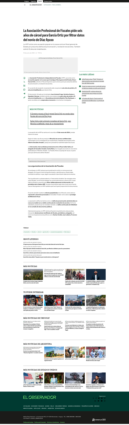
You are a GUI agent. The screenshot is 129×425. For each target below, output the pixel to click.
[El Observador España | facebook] (96, 398)
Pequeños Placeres (87, 406)
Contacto (62, 422)
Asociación (27, 232)
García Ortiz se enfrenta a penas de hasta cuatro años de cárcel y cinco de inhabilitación (41, 252)
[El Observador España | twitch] (105, 401)
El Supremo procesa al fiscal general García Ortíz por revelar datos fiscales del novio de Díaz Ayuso (43, 244)
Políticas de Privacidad (40, 422)
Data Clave (37, 408)
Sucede (47, 406)
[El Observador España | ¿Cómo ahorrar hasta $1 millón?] (75, 357)
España (40, 1)
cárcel (39, 232)
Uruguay (26, 1)
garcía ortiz (46, 232)
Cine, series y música (61, 406)
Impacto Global (28, 408)
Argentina (33, 1)
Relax (52, 406)
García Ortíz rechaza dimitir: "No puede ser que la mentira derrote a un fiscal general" (41, 257)
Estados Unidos (48, 1)
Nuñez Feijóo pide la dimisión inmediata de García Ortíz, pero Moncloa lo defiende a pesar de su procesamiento (46, 248)
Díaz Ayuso (67, 232)
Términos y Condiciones (53, 422)
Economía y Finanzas (37, 406)
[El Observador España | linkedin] (95, 401)
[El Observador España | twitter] (93, 398)
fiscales (34, 232)
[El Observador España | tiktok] (105, 398)
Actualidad (47, 4)
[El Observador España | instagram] (99, 398)
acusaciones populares (56, 232)
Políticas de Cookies (28, 422)
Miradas (96, 406)
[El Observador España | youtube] (101, 398)
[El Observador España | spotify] (98, 401)
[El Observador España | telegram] (101, 401)
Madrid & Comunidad (74, 406)
